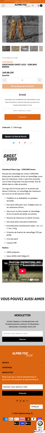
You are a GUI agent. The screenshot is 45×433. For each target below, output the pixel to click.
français (35, 407)
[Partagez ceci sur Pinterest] (25, 142)
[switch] (40, 430)
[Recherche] (33, 5)
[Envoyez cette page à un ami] (30, 142)
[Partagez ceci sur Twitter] (13, 142)
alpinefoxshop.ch (25, 413)
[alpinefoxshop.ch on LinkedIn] (24, 401)
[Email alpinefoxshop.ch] (27, 401)
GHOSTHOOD (7, 62)
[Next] (41, 29)
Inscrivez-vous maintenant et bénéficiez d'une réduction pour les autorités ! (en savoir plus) (22, 1)
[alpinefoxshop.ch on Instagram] (20, 401)
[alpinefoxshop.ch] (22, 5)
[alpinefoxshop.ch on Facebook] (17, 401)
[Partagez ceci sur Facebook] (19, 142)
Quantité (5, 75)
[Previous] (4, 29)
